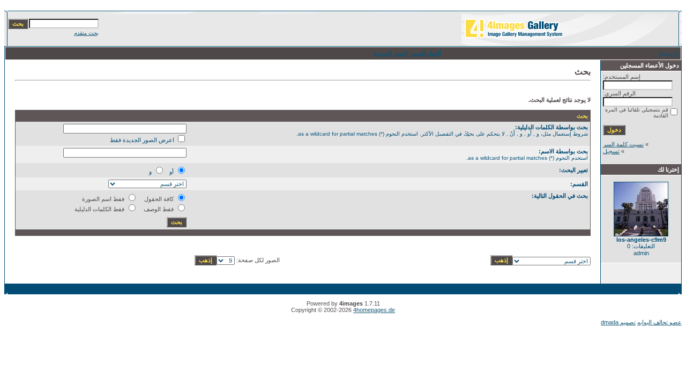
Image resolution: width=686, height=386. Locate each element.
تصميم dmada (618, 322)
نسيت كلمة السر (623, 144)
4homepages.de (374, 310)
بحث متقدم (86, 33)
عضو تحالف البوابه (659, 322)
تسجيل (611, 151)
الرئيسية (668, 53)
